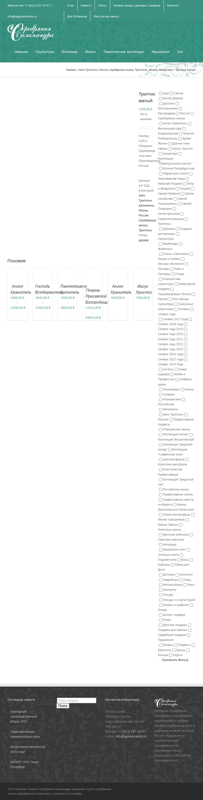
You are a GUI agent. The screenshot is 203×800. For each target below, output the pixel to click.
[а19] (69, 153)
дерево (144, 240)
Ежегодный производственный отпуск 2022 (23, 716)
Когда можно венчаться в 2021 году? (27, 749)
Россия (143, 215)
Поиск (62, 706)
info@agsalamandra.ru (22, 16)
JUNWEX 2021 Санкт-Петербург (24, 764)
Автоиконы (146, 205)
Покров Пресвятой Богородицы (96, 296)
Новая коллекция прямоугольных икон (25, 734)
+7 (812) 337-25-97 (132, 731)
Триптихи (145, 230)
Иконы (143, 210)
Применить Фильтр (175, 660)
